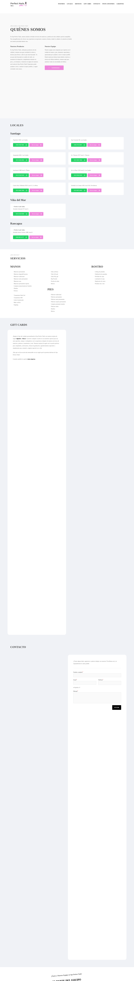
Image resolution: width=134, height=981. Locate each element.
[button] (54, 68)
